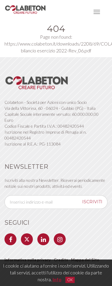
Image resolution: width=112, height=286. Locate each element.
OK (70, 279)
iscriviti (92, 201)
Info (57, 279)
